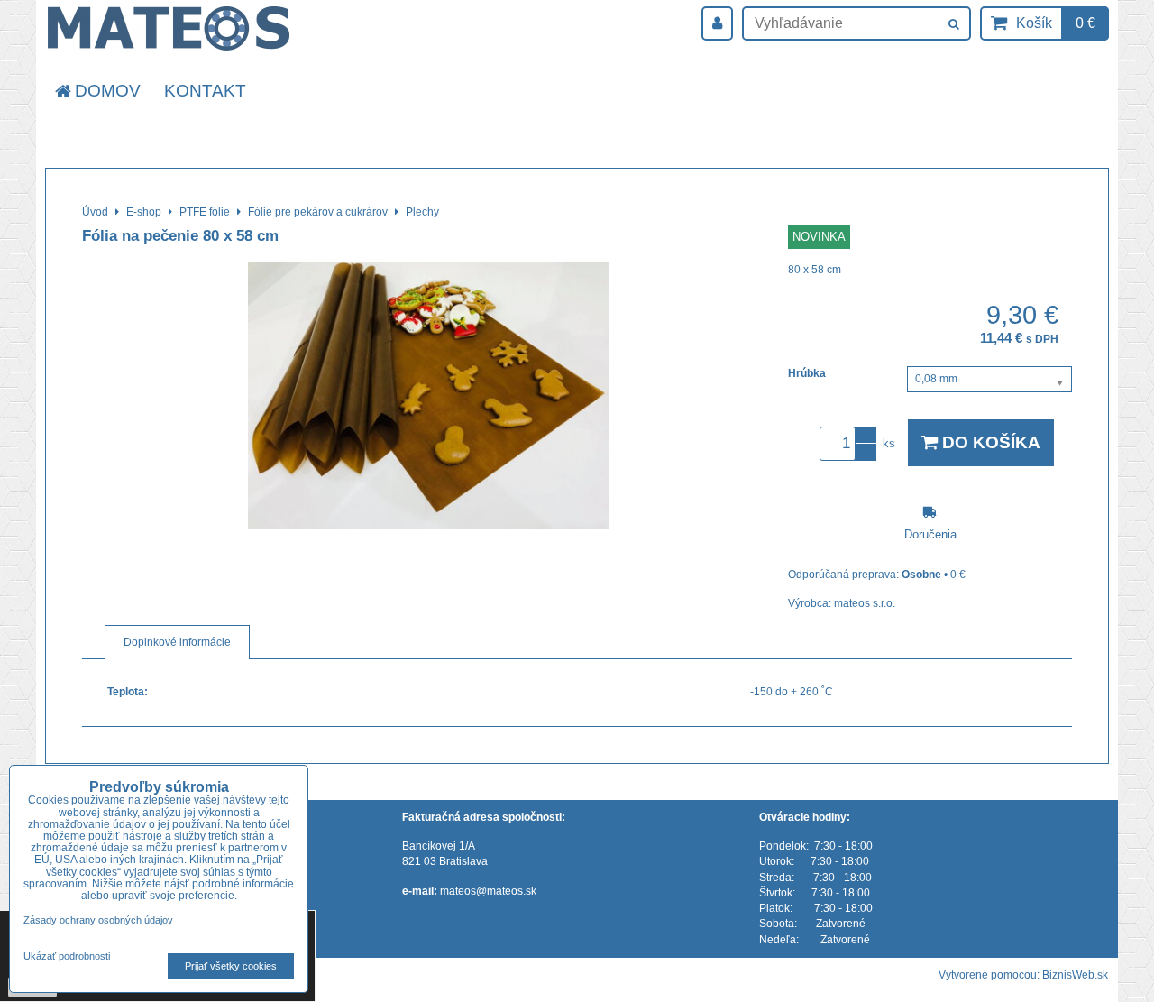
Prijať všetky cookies (231, 966)
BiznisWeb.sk (1075, 975)
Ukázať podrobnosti (66, 956)
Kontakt (205, 90)
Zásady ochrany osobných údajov (98, 920)
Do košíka (989, 442)
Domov (108, 90)
